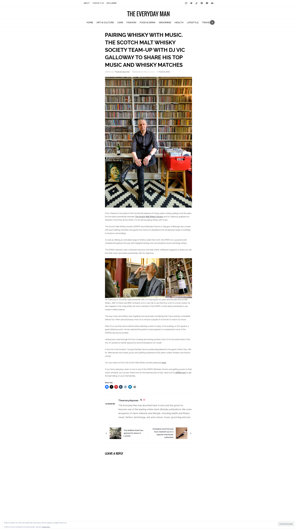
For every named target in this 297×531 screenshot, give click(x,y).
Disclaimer (112, 3)
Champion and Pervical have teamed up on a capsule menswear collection (162, 433)
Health (179, 22)
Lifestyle (193, 22)
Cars (120, 22)
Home (89, 22)
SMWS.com (180, 373)
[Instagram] (144, 400)
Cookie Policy (46, 527)
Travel (206, 22)
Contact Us (98, 3)
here (164, 363)
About (87, 3)
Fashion (131, 22)
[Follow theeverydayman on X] (141, 400)
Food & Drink (147, 22)
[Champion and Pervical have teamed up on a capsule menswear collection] (181, 433)
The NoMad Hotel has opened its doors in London (133, 433)
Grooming (165, 22)
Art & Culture (105, 22)
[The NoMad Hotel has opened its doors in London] (115, 433)
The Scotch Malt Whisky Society (149, 217)
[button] (135, 278)
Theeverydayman (122, 72)
